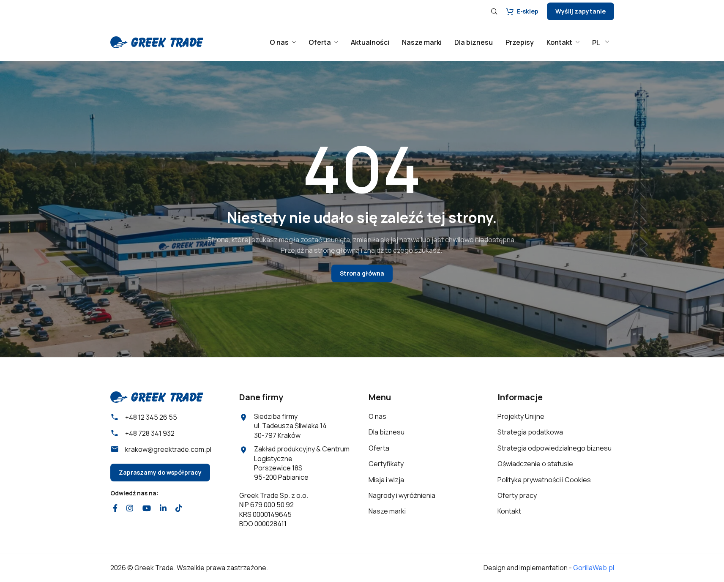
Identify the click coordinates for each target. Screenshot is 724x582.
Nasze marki (387, 511)
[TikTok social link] (179, 508)
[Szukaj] (494, 11)
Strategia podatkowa (530, 432)
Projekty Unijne (520, 416)
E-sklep (527, 11)
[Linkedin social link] (163, 508)
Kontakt (509, 511)
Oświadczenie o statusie (535, 463)
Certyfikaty (386, 463)
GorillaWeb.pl (593, 567)
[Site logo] (156, 41)
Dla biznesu (386, 432)
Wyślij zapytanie (580, 11)
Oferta (379, 448)
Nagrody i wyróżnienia (402, 495)
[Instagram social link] (130, 508)
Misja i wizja (386, 479)
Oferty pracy (517, 495)
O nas (377, 416)
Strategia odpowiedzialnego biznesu (554, 448)
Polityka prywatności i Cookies (544, 479)
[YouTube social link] (146, 508)
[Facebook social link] (115, 508)
